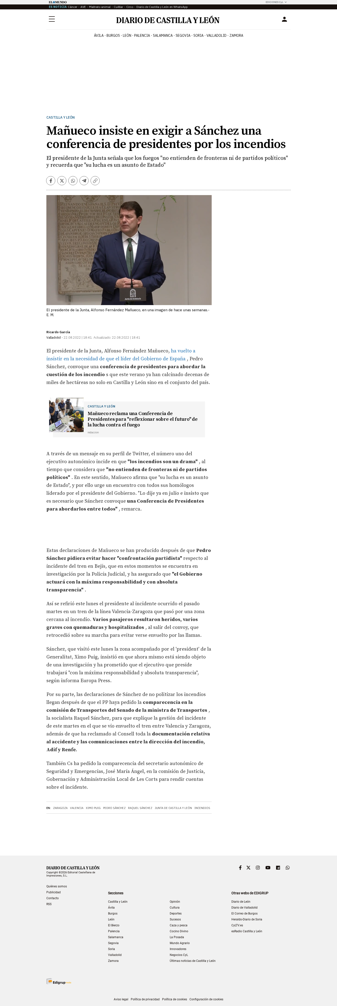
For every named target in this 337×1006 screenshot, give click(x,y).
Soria (111, 949)
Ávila (111, 907)
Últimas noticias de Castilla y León (193, 961)
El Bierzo (113, 925)
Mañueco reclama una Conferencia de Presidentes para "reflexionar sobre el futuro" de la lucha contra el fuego (143, 419)
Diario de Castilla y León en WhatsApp (162, 7)
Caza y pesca (178, 925)
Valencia (76, 808)
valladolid (216, 35)
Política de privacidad (145, 999)
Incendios (202, 808)
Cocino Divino (179, 931)
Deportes (176, 913)
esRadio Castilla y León (246, 931)
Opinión (175, 901)
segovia (183, 35)
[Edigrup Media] (58, 981)
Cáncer (72, 7)
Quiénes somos (56, 886)
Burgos (112, 913)
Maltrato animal (100, 7)
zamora (236, 35)
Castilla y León (60, 117)
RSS (49, 904)
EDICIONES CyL (274, 2)
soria (198, 35)
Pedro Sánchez (114, 808)
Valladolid (115, 955)
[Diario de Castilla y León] (167, 19)
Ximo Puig (93, 808)
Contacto (52, 898)
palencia (142, 35)
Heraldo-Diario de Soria (246, 919)
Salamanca (115, 937)
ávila (99, 35)
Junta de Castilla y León (173, 808)
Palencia (114, 931)
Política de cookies (174, 999)
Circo (129, 7)
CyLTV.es (237, 925)
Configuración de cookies (206, 999)
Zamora (113, 961)
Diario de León (240, 901)
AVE (83, 7)
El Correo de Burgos (244, 913)
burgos (113, 35)
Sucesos (175, 919)
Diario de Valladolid (244, 907)
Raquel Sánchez (140, 808)
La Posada (177, 937)
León (111, 919)
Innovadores (178, 949)
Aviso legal (121, 999)
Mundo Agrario (180, 943)
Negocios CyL (179, 955)
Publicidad (53, 892)
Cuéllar (118, 7)
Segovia (113, 943)
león (127, 35)
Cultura (175, 907)
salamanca (163, 35)
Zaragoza (60, 808)
